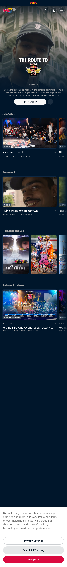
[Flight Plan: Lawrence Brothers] (44, 254)
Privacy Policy (37, 516)
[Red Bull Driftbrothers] (15, 254)
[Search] (46, 10)
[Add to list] (50, 102)
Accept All (33, 559)
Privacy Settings (33, 540)
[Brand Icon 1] (33, 3)
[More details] (55, 152)
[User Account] (54, 10)
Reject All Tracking (33, 550)
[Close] (62, 511)
